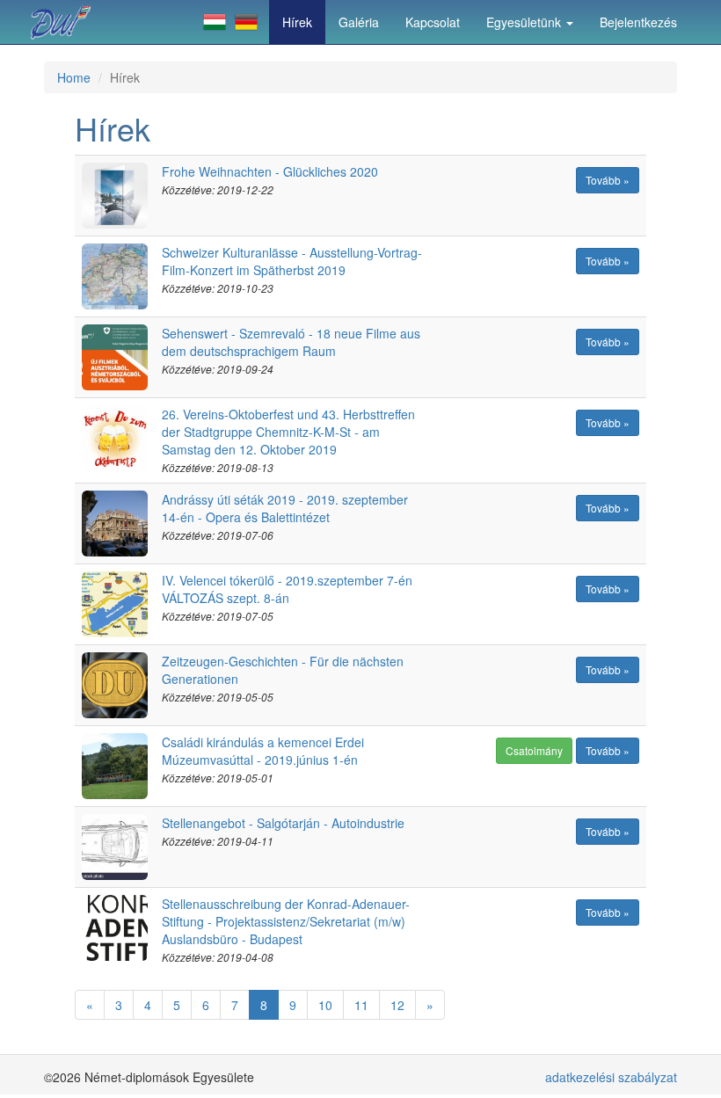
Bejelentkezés (638, 22)
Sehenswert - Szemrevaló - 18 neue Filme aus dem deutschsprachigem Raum (291, 342)
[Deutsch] (246, 22)
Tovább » (608, 179)
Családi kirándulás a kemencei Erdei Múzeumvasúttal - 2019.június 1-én (263, 750)
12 (397, 1005)
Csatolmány (534, 750)
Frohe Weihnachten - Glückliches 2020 (270, 171)
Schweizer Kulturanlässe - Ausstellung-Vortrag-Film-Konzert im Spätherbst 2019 (292, 261)
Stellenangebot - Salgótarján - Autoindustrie (283, 823)
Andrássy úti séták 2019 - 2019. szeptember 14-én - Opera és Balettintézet (285, 508)
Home (74, 77)
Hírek (297, 22)
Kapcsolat (432, 22)
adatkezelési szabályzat (611, 1077)
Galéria (359, 22)
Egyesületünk (525, 22)
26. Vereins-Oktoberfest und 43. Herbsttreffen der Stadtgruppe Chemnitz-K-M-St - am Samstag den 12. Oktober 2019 (288, 431)
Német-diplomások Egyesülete (66, 22)
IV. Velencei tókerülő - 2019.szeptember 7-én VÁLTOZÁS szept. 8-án (287, 589)
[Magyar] (214, 22)
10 (325, 1005)
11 (361, 1005)
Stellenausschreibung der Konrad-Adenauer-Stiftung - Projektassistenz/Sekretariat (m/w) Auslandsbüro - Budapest (286, 921)
